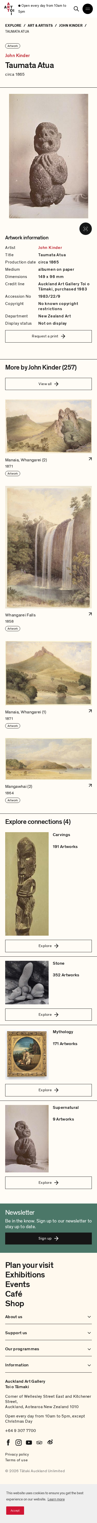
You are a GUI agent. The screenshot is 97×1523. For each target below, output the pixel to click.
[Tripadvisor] (39, 1442)
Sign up (45, 1238)
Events (17, 1284)
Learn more (56, 1499)
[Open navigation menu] (88, 9)
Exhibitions (25, 1275)
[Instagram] (19, 1442)
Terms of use (16, 1460)
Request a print (45, 336)
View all (45, 383)
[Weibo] (50, 1442)
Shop (14, 1303)
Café (13, 1294)
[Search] (76, 9)
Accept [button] (15, 1510)
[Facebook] (8, 1442)
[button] (48, 438)
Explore (45, 945)
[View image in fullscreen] (85, 228)
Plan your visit (29, 1265)
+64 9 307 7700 (20, 1431)
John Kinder (17, 56)
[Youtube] (29, 1442)
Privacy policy (17, 1454)
